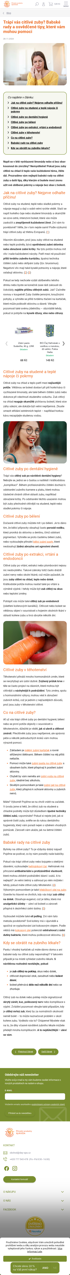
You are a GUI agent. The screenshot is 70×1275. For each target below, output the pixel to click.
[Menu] (66, 4)
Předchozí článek (25, 1051)
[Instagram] (14, 1168)
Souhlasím (36, 1258)
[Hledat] (37, 4)
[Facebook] (6, 1168)
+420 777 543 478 (30, 1159)
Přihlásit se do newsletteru (19, 1113)
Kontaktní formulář (19, 1179)
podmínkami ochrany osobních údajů (48, 1104)
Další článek (47, 1051)
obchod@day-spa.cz (20, 1152)
